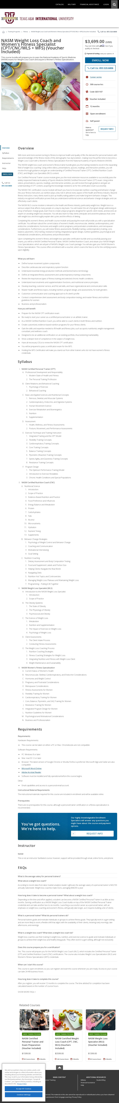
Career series (96, 77)
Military (83, 1080)
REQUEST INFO (107, 129)
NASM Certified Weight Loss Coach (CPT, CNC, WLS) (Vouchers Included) (67, 1043)
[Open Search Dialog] (114, 4)
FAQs (4, 168)
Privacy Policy (76, 1097)
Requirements (8, 158)
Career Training (49, 1080)
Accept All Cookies (23, 1089)
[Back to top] (59, 1076)
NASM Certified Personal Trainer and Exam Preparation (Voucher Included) (32, 1043)
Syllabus (5, 153)
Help (82, 1085)
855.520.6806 (7, 186)
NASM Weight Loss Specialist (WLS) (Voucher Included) (97, 1041)
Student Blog (100, 1080)
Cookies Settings (24, 1095)
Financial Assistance (88, 1083)
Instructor (6, 163)
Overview (6, 148)
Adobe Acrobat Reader (31, 772)
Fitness (25, 32)
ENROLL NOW (100, 60)
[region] (23, 1082)
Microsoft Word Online (31, 768)
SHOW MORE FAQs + (27, 992)
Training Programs (14, 32)
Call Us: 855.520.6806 (107, 31)
